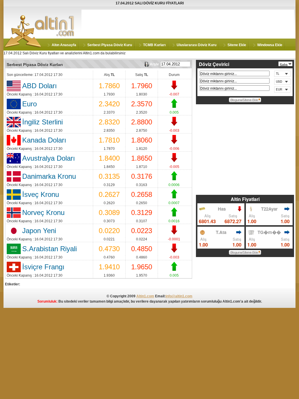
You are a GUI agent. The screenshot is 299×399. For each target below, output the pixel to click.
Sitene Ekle (236, 45)
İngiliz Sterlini (42, 122)
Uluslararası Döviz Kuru (196, 45)
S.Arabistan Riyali (49, 249)
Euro (29, 104)
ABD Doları (39, 86)
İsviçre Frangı (43, 267)
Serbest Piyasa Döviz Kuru (109, 45)
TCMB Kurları (154, 45)
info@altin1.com (179, 296)
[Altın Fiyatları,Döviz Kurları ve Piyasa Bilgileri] (23, 46)
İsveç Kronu (40, 194)
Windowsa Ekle (269, 45)
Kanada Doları (44, 140)
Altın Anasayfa (64, 45)
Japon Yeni (39, 231)
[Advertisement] (187, 23)
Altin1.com (145, 296)
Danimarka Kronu (49, 176)
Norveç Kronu (43, 212)
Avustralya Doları (48, 158)
